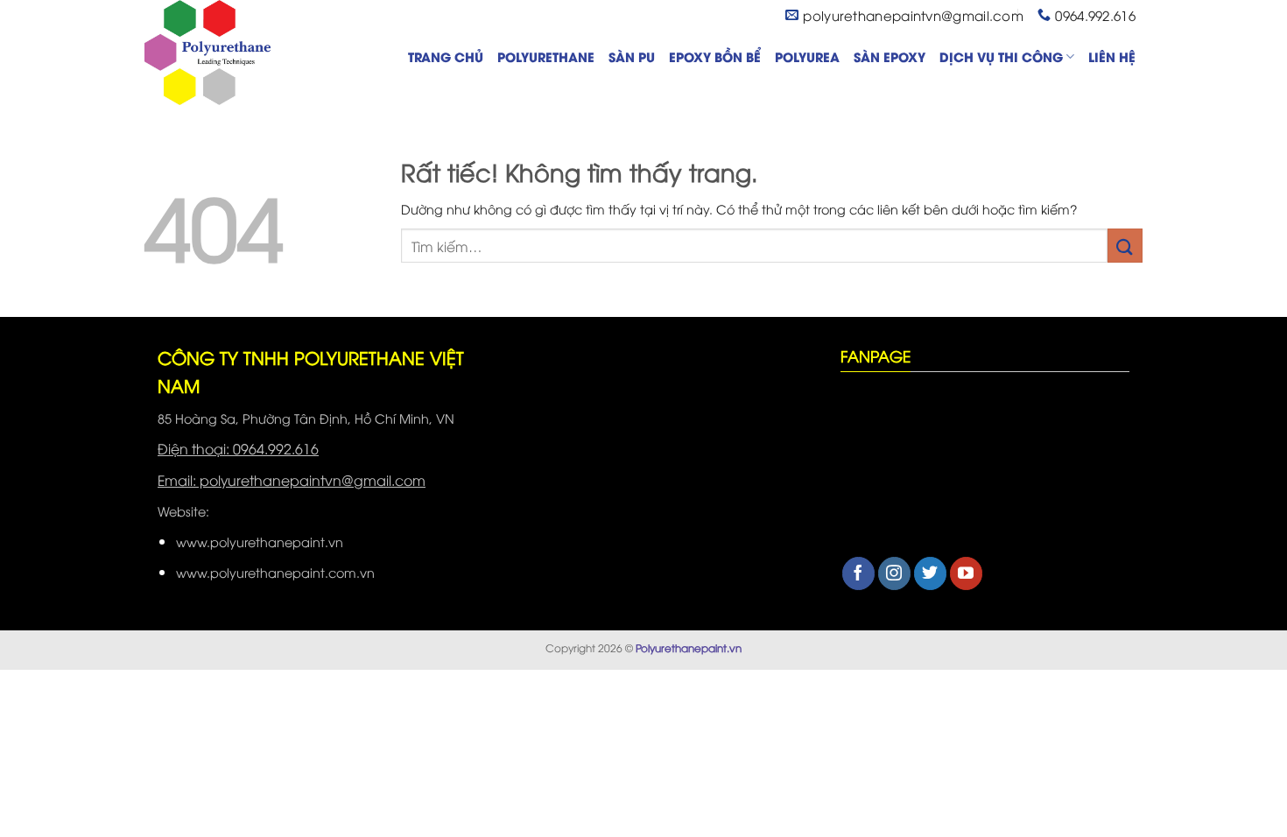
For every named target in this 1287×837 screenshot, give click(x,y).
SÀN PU (631, 56)
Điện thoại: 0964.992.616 (238, 448)
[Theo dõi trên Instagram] (894, 573)
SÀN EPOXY (889, 56)
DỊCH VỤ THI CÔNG (1001, 56)
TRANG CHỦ (445, 56)
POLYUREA (807, 56)
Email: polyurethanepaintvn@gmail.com (291, 479)
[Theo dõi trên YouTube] (966, 573)
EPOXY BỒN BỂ (715, 56)
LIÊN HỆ (1112, 56)
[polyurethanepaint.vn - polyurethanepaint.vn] (232, 52)
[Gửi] (1125, 246)
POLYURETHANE (545, 56)
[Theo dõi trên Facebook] (858, 573)
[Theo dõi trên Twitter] (930, 573)
